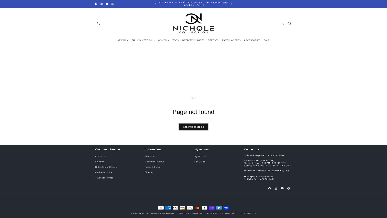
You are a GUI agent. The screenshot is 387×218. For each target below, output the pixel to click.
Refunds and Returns (106, 167)
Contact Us (101, 156)
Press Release (152, 167)
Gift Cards (199, 161)
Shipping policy (230, 213)
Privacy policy (198, 213)
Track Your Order (104, 178)
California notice (103, 172)
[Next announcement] (231, 4)
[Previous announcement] (155, 4)
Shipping (99, 161)
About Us (149, 156)
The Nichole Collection (147, 213)
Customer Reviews (154, 161)
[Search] (98, 23)
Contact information (248, 213)
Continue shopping (193, 127)
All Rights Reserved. (165, 213)
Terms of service (214, 213)
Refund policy (183, 213)
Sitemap (149, 172)
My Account (200, 156)
